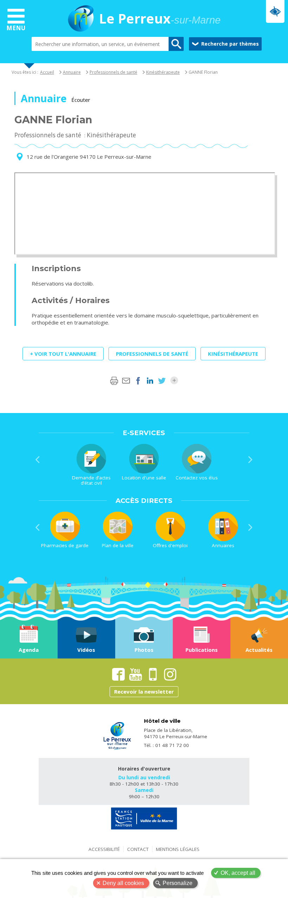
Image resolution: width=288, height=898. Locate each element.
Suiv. (250, 459)
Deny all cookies (123, 883)
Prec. (37, 459)
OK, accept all (238, 873)
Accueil (47, 72)
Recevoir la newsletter (144, 691)
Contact (138, 849)
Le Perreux (160, 19)
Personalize (177, 883)
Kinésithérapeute (163, 72)
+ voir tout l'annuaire (63, 353)
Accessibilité (104, 849)
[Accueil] (81, 19)
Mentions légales (177, 849)
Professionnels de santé (113, 72)
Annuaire (72, 72)
